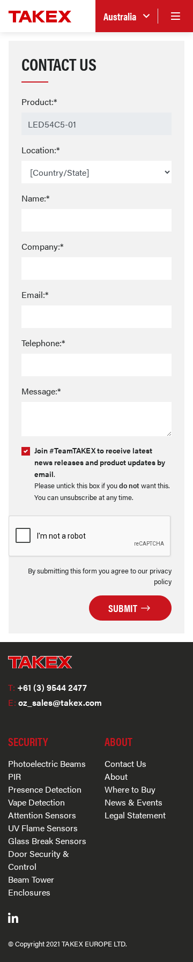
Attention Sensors (42, 815)
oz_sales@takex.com (55, 702)
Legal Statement (135, 815)
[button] (126, 16)
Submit (123, 607)
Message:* (41, 391)
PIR (14, 776)
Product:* (39, 101)
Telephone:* (43, 343)
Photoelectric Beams (47, 763)
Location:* (40, 150)
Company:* (42, 246)
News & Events (133, 802)
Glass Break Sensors (47, 840)
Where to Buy (130, 789)
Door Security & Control (38, 859)
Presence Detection (44, 789)
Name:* (35, 198)
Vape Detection (36, 802)
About (116, 776)
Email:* (34, 294)
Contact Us (125, 763)
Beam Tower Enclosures (31, 885)
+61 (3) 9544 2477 (47, 687)
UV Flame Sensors (43, 828)
